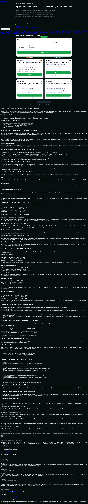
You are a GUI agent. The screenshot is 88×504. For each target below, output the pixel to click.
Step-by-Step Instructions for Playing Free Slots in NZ (60, 30)
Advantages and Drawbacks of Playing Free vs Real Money (13, 32)
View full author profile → (6, 451)
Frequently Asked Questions (29, 33)
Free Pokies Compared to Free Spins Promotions (76, 31)
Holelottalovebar (4, 1)
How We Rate (23, 496)
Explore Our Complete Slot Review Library (76, 32)
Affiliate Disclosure (16, 496)
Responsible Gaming (31, 496)
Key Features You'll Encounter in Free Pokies (56, 31)
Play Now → (44, 52)
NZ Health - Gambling (17, 491)
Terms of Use (9, 496)
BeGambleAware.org (54, 104)
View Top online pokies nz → (21, 21)
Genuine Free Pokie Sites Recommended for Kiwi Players (13, 30)
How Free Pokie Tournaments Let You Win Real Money (36, 30)
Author (2, 2)
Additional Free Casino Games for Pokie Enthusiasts (12, 33)
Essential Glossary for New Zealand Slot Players (56, 32)
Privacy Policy (3, 496)
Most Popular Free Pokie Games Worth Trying (37, 31)
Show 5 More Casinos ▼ (44, 101)
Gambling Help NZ (7, 491)
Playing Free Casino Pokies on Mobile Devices (36, 32)
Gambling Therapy (27, 491)
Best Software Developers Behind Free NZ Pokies (16, 31)
